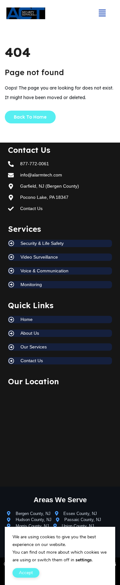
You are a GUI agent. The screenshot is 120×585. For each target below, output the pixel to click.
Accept (26, 573)
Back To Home (30, 117)
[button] (102, 13)
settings (84, 560)
